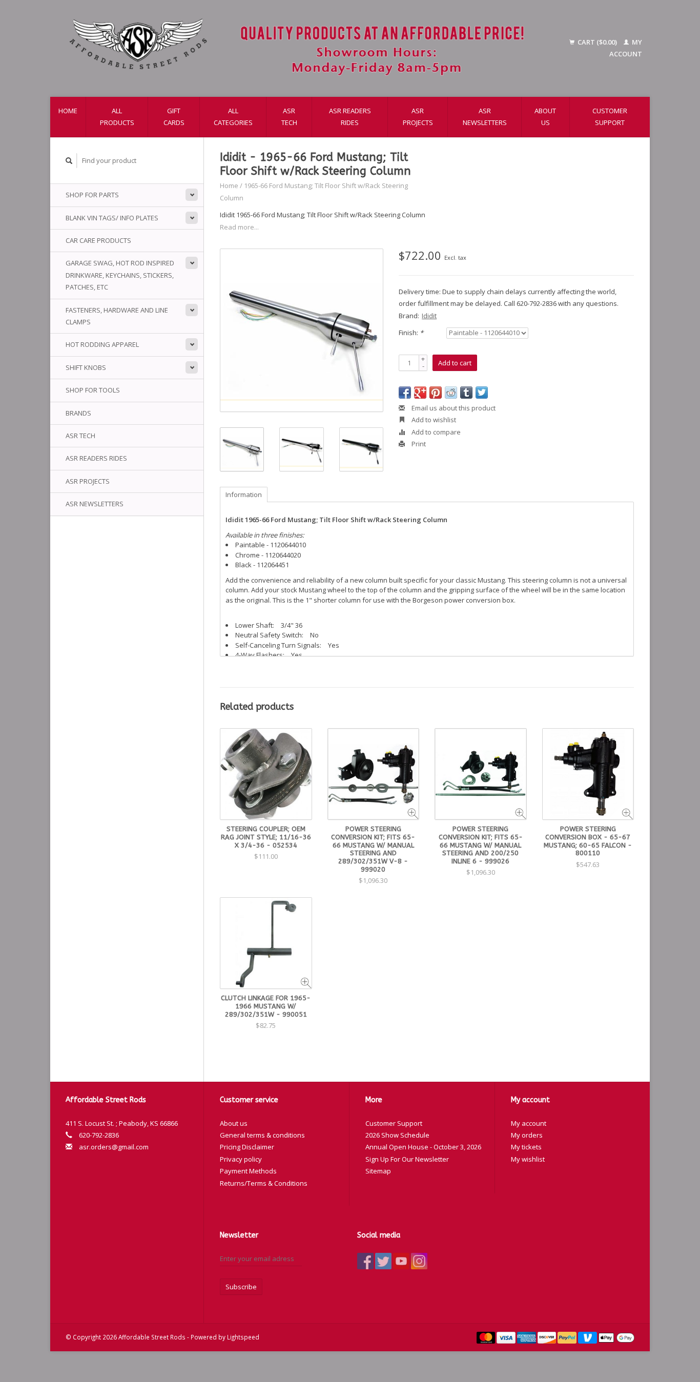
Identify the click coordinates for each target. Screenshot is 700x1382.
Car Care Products (98, 240)
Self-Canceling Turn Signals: (278, 645)
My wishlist (528, 1159)
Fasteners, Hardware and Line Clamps (117, 315)
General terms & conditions (262, 1135)
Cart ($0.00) (597, 42)
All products (117, 116)
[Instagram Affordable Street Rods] (419, 1261)
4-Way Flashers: (259, 654)
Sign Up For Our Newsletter (407, 1159)
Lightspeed (243, 1337)
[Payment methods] (487, 1337)
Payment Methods (248, 1170)
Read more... (239, 227)
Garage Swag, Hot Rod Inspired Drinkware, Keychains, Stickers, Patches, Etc (120, 275)
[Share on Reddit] (451, 392)
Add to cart (454, 362)
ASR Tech (289, 116)
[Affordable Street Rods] (302, 48)
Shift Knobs (86, 367)
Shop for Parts (92, 194)
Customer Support (609, 116)
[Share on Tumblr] (466, 392)
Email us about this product (453, 407)
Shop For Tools (93, 390)
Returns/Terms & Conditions (263, 1183)
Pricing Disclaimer (247, 1146)
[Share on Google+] (420, 392)
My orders (527, 1135)
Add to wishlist (433, 419)
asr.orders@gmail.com (114, 1146)
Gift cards (173, 116)
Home (67, 110)
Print (418, 443)
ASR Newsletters (485, 116)
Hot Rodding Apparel (102, 344)
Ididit (429, 315)
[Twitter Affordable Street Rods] (383, 1261)
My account (528, 1123)
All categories (233, 116)
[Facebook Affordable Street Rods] (365, 1261)
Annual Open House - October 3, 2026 (423, 1146)
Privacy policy (241, 1159)
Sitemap (378, 1170)
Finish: (411, 332)
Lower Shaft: (254, 625)
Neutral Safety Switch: (269, 635)
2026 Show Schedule (397, 1135)
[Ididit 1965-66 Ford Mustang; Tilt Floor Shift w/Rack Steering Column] (301, 330)
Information (243, 494)
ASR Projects (418, 116)
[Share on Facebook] (405, 392)
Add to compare (435, 432)
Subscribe (241, 1286)
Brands (78, 413)
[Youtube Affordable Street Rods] (401, 1261)
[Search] (69, 160)
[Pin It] (435, 392)
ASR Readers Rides (350, 116)
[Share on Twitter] (482, 392)
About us (545, 116)
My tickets (526, 1146)
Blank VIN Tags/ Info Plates (112, 217)
